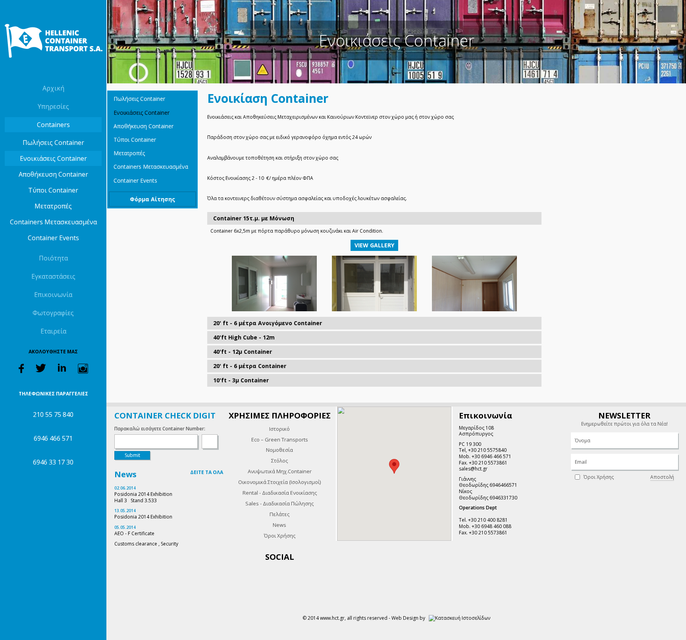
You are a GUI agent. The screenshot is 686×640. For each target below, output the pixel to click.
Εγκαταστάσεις (53, 276)
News (279, 524)
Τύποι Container (53, 190)
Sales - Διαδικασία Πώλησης (279, 503)
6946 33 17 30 (53, 462)
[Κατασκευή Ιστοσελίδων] (459, 618)
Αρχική (53, 88)
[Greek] (46, 71)
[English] (61, 71)
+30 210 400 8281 (488, 520)
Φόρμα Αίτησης (152, 199)
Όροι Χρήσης (279, 535)
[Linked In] (62, 367)
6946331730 (503, 497)
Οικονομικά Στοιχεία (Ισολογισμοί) (279, 482)
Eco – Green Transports (279, 439)
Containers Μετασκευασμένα (53, 222)
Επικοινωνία (53, 294)
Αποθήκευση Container (53, 174)
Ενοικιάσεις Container (53, 158)
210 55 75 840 (53, 414)
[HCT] (53, 41)
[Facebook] (21, 367)
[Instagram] (83, 368)
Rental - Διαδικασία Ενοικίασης (280, 492)
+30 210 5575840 (487, 450)
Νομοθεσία (279, 449)
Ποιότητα (53, 258)
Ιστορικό (279, 428)
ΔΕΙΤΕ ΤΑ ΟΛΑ (206, 472)
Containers (53, 124)
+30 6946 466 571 (491, 456)
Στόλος (279, 460)
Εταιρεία (53, 331)
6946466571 (503, 485)
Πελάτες (279, 514)
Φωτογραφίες (53, 312)
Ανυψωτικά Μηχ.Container (280, 471)
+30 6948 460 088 (491, 526)
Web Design (404, 618)
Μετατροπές (53, 206)
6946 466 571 (53, 438)
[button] (394, 466)
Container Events (53, 237)
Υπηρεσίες (53, 106)
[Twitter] (41, 367)
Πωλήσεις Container (53, 142)
